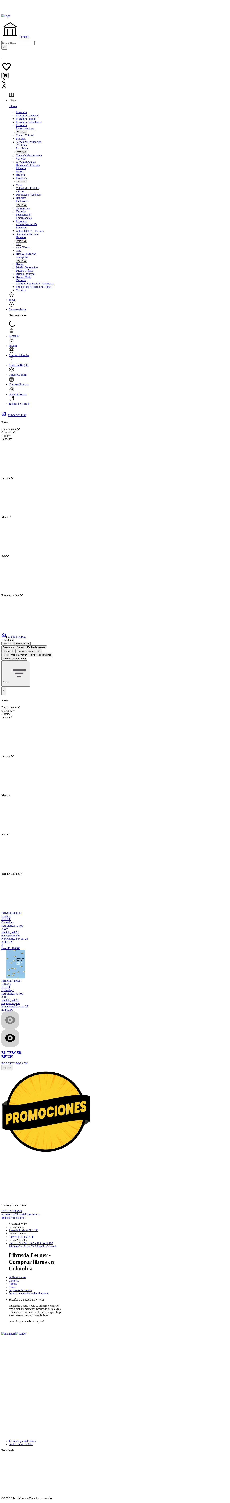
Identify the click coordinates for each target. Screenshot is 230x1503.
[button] (38, 83)
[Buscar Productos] (4, 47)
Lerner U (24, 36)
